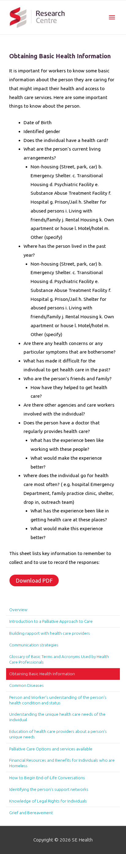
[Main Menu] (112, 17)
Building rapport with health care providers (49, 633)
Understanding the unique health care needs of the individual (57, 717)
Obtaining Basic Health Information (42, 673)
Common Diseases (26, 685)
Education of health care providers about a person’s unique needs (58, 734)
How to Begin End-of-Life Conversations (47, 777)
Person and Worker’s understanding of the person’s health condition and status (57, 700)
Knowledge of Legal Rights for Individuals (48, 800)
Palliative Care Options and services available (50, 748)
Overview (18, 609)
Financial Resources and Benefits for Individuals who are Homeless (62, 763)
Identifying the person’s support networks (48, 789)
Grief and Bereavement (31, 812)
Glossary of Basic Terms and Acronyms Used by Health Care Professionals (59, 659)
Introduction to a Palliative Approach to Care (51, 621)
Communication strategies (33, 644)
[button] (34, 580)
